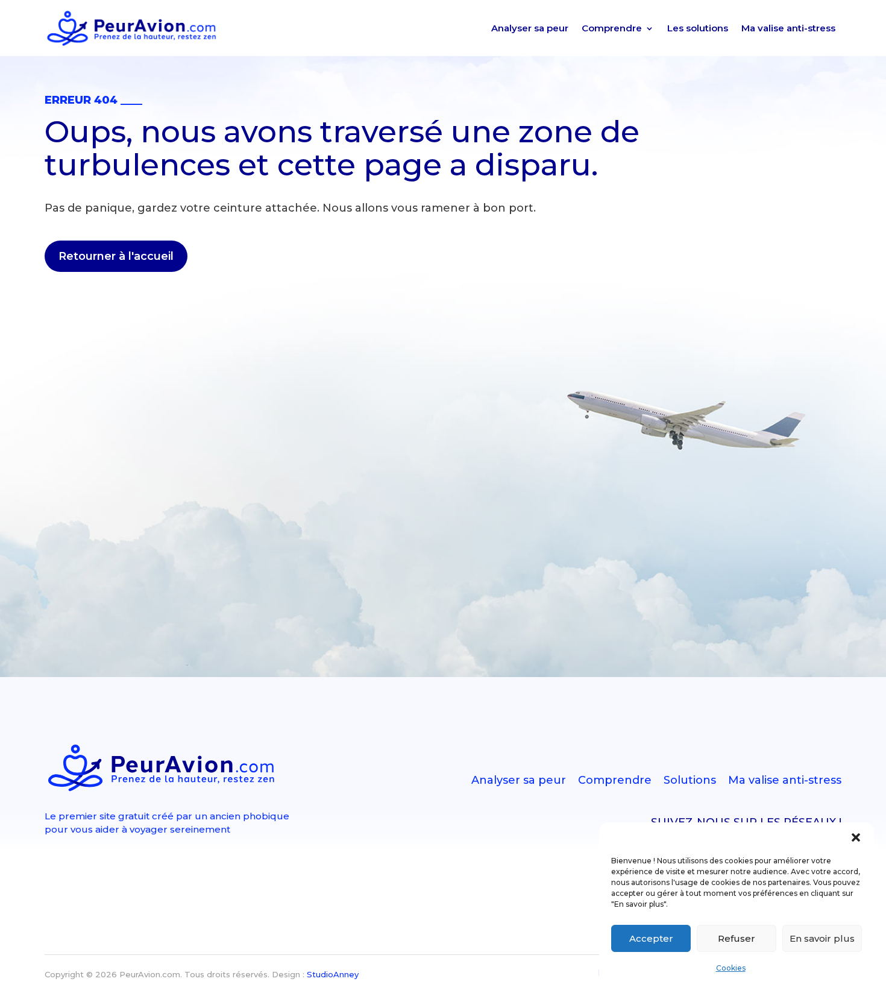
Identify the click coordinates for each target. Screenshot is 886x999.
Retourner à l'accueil (116, 256)
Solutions (690, 780)
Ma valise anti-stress (788, 28)
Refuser (736, 938)
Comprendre (612, 28)
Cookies (731, 967)
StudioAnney (333, 974)
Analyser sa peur (529, 28)
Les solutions (697, 28)
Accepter (651, 938)
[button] (856, 837)
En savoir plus (822, 938)
